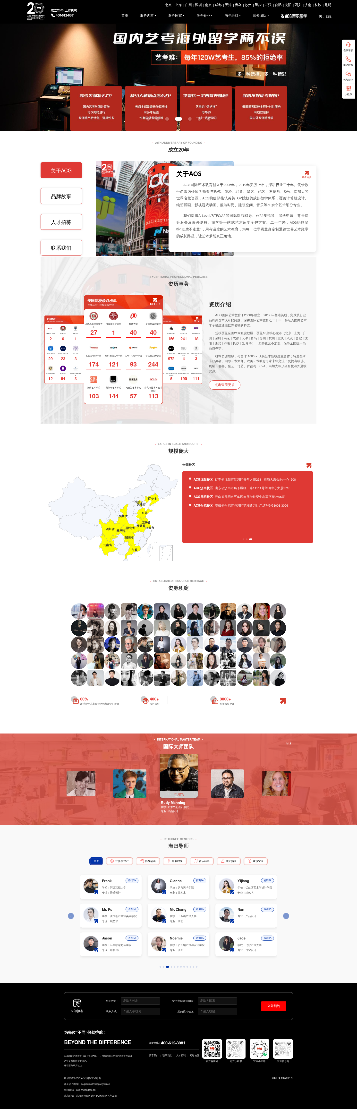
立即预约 (273, 1006)
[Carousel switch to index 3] (167, 119)
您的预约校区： (187, 1011)
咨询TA (132, 880)
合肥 (278, 4)
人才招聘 (181, 1055)
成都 (218, 4)
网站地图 (194, 1055)
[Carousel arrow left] (71, 916)
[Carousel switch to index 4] (178, 119)
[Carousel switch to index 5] (190, 119)
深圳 (198, 4)
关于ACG (61, 170)
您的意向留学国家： (184, 1001)
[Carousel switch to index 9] (187, 967)
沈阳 (288, 4)
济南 (308, 4)
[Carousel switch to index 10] (190, 967)
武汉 (268, 4)
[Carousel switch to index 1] (148, 119)
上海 (178, 4)
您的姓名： (112, 1001)
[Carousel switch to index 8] (184, 967)
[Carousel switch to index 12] (197, 967)
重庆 (258, 4)
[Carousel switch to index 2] (158, 119)
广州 (188, 4)
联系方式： (112, 1011)
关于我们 (154, 1055)
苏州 (248, 4)
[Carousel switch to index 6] (199, 119)
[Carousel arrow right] (286, 916)
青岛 (238, 4)
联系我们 (61, 247)
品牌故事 (61, 196)
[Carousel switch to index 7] (209, 119)
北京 (168, 4)
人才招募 (61, 221)
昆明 (327, 4)
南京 (208, 4)
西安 (298, 4)
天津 (228, 4)
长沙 (317, 4)
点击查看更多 (224, 385)
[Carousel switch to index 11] (194, 967)
